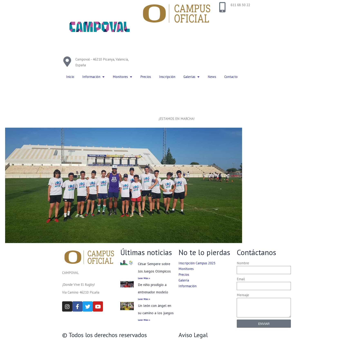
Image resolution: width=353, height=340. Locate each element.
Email (241, 279)
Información (91, 76)
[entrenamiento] (123, 185)
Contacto (231, 76)
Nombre (243, 263)
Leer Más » (144, 278)
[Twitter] (88, 306)
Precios (145, 76)
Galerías (189, 76)
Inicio (70, 76)
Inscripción (167, 76)
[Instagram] (67, 306)
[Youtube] (98, 306)
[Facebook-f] (77, 306)
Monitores (120, 76)
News (212, 76)
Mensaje (243, 295)
